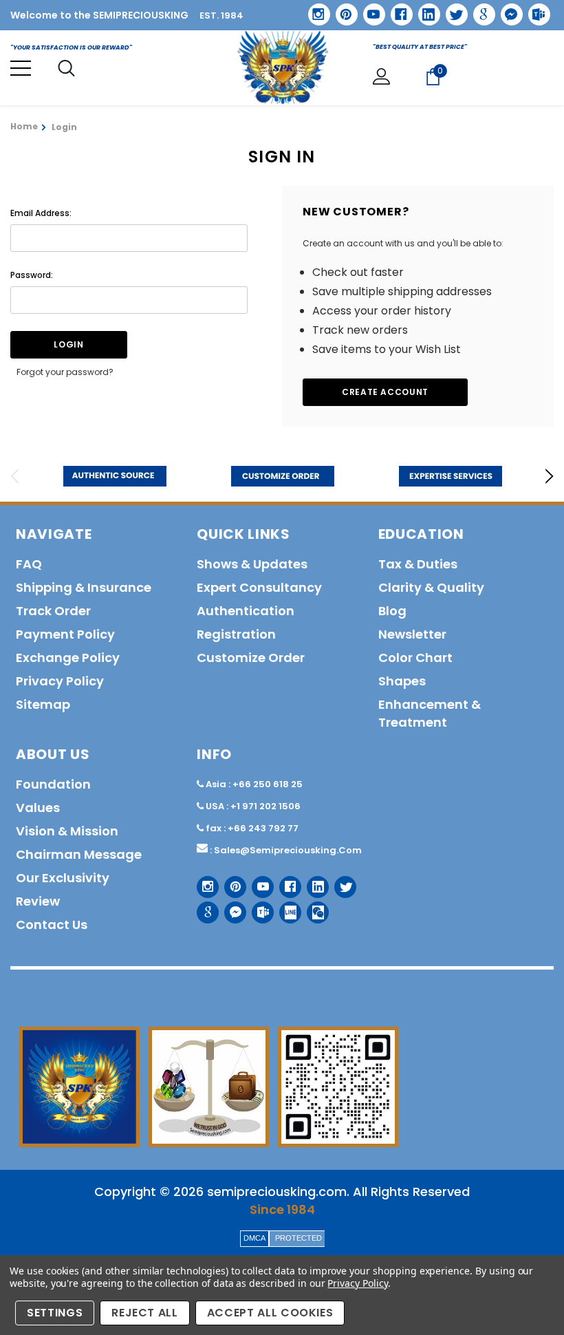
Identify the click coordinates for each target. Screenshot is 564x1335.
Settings (55, 1313)
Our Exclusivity (62, 877)
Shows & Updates (252, 564)
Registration (236, 634)
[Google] (479, 9)
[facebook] (396, 9)
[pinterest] (342, 9)
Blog (392, 610)
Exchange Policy (68, 657)
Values (38, 807)
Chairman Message (79, 854)
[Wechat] (312, 907)
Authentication (245, 610)
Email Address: (41, 213)
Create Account (385, 392)
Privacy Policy (357, 1283)
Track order (53, 610)
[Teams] (534, 9)
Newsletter (412, 634)
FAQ (29, 564)
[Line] (285, 907)
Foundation (53, 784)
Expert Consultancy (259, 587)
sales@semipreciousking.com (288, 850)
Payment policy (65, 634)
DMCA (254, 1238)
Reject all (144, 1313)
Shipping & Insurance (83, 587)
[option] (115, 476)
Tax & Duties (417, 564)
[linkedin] (424, 9)
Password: (31, 275)
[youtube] (369, 9)
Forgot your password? (65, 372)
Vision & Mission (67, 831)
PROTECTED (298, 1238)
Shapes (402, 681)
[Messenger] (507, 9)
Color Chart (415, 657)
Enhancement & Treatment (429, 713)
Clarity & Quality (431, 587)
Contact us (51, 924)
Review (38, 901)
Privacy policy (60, 681)
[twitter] (452, 10)
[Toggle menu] (20, 68)
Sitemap (43, 704)
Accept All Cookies (270, 1313)
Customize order (251, 657)
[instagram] (314, 9)
